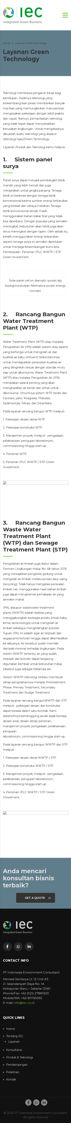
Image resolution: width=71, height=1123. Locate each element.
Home (6, 43)
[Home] (22, 15)
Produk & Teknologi (19, 1057)
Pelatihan (12, 1072)
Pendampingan (17, 1064)
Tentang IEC (14, 1036)
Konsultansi (14, 1050)
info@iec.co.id (24, 1003)
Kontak (11, 1079)
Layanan (14, 1041)
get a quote (35, 898)
